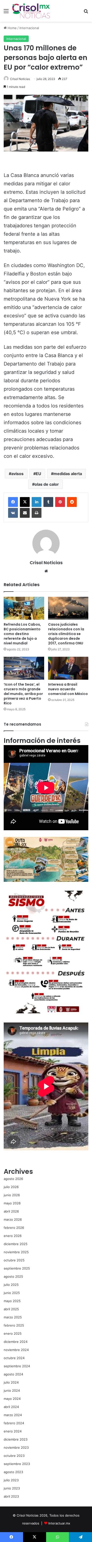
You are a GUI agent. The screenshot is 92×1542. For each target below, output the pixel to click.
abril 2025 (11, 1309)
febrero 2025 (14, 1325)
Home (12, 28)
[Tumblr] (48, 502)
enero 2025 (13, 1333)
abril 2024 (11, 1407)
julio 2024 (11, 1382)
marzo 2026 (13, 1219)
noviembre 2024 (16, 1350)
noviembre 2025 (16, 1252)
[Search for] (85, 12)
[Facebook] (13, 502)
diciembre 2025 (15, 1244)
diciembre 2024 (15, 1342)
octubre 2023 (14, 1456)
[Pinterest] (60, 502)
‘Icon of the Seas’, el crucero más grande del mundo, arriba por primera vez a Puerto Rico (23, 694)
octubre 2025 (14, 1260)
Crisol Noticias (20, 79)
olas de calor (47, 484)
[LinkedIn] (36, 502)
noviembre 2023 (16, 1447)
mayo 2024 (12, 1399)
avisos (17, 473)
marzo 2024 (13, 1415)
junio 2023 (12, 1488)
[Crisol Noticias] (31, 10)
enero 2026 (13, 1236)
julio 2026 (11, 1187)
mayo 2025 (12, 1301)
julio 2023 (11, 1480)
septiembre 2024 (17, 1366)
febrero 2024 (14, 1423)
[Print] (36, 513)
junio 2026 (12, 1195)
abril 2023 (11, 1496)
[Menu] (6, 12)
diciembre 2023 (15, 1439)
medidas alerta (67, 473)
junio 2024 (12, 1390)
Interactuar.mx (59, 1523)
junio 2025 (12, 1293)
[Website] (46, 571)
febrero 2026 (14, 1228)
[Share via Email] (25, 513)
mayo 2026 (12, 1203)
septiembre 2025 (17, 1268)
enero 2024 (13, 1431)
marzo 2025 (13, 1317)
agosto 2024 (13, 1374)
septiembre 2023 (17, 1464)
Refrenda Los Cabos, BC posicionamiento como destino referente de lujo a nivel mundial (22, 634)
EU (38, 473)
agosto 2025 (13, 1276)
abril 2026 (11, 1211)
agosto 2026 (13, 1179)
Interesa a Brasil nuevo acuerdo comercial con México (68, 689)
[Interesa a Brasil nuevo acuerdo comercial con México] (68, 668)
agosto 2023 (13, 1472)
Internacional (29, 28)
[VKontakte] (13, 513)
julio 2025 (11, 1285)
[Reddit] (72, 502)
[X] (25, 502)
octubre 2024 (14, 1358)
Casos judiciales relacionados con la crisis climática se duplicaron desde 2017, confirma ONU (66, 634)
